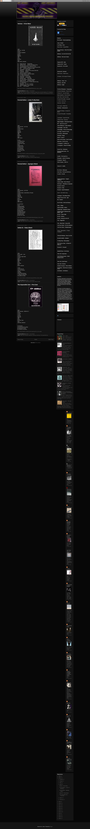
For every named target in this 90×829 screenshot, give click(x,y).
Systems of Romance (69, 465)
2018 (60, 803)
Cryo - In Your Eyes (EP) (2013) (69, 648)
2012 (60, 813)
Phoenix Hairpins (68, 703)
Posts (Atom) (38, 342)
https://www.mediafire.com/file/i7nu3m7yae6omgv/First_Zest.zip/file (30, 331)
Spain (39, 281)
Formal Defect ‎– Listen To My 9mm (28, 100)
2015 (60, 808)
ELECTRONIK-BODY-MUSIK (69, 585)
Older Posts (50, 339)
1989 (21, 221)
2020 (60, 777)
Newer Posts (20, 339)
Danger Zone (37, 92)
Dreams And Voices (69, 759)
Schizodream (33, 93)
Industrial (27, 281)
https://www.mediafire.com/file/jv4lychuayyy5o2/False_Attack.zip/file (30, 277)
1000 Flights (68, 447)
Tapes (68, 731)
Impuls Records (37, 157)
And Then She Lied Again (69, 551)
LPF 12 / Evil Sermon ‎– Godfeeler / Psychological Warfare (67, 392)
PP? (30, 93)
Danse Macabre (25, 335)
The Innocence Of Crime (48, 93)
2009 (60, 818)
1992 (21, 92)
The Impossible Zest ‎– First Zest (28, 284)
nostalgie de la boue (69, 474)
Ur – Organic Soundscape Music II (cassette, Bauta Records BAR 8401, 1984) (69, 438)
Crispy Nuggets (68, 569)
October (61, 779)
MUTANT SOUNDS (68, 522)
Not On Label (31, 281)
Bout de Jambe (68, 604)
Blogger (51, 826)
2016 (60, 806)
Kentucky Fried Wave (69, 654)
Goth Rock (38, 335)
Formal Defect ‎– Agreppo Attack (28, 164)
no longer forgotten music (69, 428)
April (61, 784)
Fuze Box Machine (43, 92)
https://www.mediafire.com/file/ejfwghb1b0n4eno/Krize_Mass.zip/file (30, 88)
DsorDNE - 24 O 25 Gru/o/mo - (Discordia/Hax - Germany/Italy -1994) (69, 457)
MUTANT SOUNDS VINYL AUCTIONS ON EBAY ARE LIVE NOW (69, 527)
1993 (21, 281)
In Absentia (51, 92)
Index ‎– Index (65, 335)
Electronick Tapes (60, 31)
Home (35, 339)
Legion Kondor (26, 93)
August (61, 781)
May (61, 782)
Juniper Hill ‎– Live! (66, 367)
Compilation (32, 92)
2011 (60, 815)
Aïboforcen (24, 92)
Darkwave (30, 335)
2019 (60, 801)
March (61, 797)
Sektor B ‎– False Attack (25, 227)
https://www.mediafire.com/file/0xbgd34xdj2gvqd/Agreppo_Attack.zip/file (30, 217)
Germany (32, 157)
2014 (60, 810)
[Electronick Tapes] (58, 33)
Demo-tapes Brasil (69, 507)
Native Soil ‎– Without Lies (67, 375)
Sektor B (38, 93)
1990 (21, 335)
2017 (60, 804)
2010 (60, 816)
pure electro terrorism (69, 639)
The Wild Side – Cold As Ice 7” (69, 468)
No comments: (32, 90)
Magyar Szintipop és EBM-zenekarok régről (69, 673)
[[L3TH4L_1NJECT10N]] (69, 743)
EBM (23, 157)
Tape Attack (69, 413)
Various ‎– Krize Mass (24, 23)
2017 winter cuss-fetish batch (69, 544)
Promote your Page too (60, 34)
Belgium (28, 92)
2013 (60, 811)
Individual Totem (20, 93)
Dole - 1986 (69, 737)
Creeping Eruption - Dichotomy (66, 352)
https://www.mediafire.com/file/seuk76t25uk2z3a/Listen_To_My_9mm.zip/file (31, 153)
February (62, 799)
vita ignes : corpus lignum (69, 536)
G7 (47, 92)
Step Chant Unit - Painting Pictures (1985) (69, 577)
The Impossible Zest (44, 335)
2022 (60, 776)
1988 (21, 157)
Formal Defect (27, 157)
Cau (68, 682)
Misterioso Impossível (69, 490)
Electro (26, 221)
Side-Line (41, 93)
